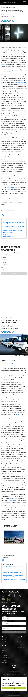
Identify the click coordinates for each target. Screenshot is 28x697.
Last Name (3, 262)
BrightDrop (18, 414)
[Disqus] (14, 294)
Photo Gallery (8, 363)
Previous (3, 538)
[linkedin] (7, 21)
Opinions (4, 653)
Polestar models (15, 187)
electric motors (11, 500)
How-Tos (4, 655)
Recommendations (7, 662)
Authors (19, 644)
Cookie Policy (14, 691)
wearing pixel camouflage (19, 82)
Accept (14, 688)
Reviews (4, 650)
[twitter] (5, 21)
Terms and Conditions (14, 695)
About (19, 641)
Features (4, 660)
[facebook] (2, 21)
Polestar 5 (6, 139)
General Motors (20, 372)
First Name (3, 257)
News (4, 637)
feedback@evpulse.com (8, 602)
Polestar (8, 18)
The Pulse (21, 637)
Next (24, 538)
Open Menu (24, 2)
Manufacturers (6, 642)
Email (2, 267)
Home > (3, 7)
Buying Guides (6, 658)
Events (4, 639)
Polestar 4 (22, 110)
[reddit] (13, 21)
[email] (10, 21)
